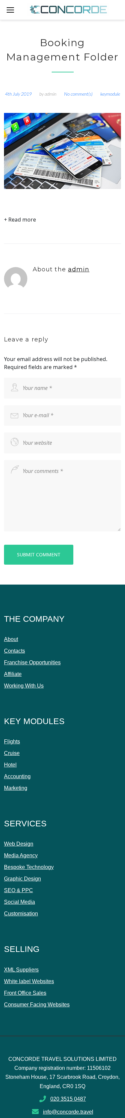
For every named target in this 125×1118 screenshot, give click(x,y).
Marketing (15, 788)
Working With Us (24, 686)
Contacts (14, 651)
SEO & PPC (18, 890)
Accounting (17, 776)
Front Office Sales (25, 993)
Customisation (21, 913)
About (11, 639)
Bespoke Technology (29, 867)
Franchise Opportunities (32, 662)
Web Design (18, 844)
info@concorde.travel (68, 1112)
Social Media (19, 902)
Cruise (12, 753)
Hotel (10, 765)
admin (50, 94)
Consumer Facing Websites (37, 1004)
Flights (12, 741)
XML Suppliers (21, 970)
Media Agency (21, 855)
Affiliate (13, 674)
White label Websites (29, 981)
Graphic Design (22, 879)
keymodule (110, 94)
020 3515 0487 (68, 1099)
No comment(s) (78, 94)
